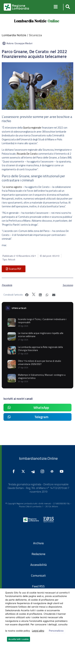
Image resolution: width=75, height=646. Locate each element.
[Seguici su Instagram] (43, 471)
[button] (67, 7)
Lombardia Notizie (30, 20)
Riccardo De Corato (27, 154)
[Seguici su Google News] (52, 471)
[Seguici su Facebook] (14, 471)
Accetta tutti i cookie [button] (18, 639)
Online (53, 20)
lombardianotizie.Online (38, 458)
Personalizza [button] (56, 630)
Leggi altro (38, 630)
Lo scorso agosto (12, 187)
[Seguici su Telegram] (33, 471)
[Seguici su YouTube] (62, 471)
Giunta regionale (32, 128)
